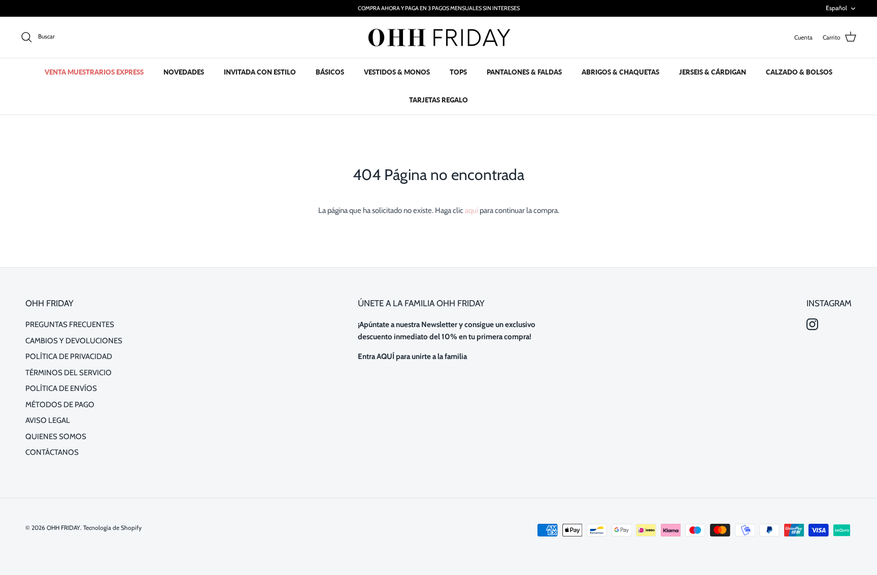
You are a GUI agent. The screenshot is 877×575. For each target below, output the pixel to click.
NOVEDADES (183, 72)
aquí (471, 210)
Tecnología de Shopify (112, 527)
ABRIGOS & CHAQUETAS (620, 72)
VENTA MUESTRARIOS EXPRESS (94, 72)
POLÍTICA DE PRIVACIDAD (68, 356)
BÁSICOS (330, 72)
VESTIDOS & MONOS (397, 72)
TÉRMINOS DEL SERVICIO (68, 372)
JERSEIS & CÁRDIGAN (712, 72)
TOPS (458, 72)
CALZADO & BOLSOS (799, 72)
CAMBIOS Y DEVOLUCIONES (73, 340)
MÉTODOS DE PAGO (59, 404)
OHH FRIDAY (63, 527)
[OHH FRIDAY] (438, 37)
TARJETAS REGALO (438, 100)
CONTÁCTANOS (52, 452)
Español (836, 8)
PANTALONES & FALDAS (524, 72)
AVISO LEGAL (47, 420)
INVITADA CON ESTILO (260, 72)
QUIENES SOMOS (55, 436)
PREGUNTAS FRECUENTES (69, 324)
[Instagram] (812, 324)
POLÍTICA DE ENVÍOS (61, 388)
